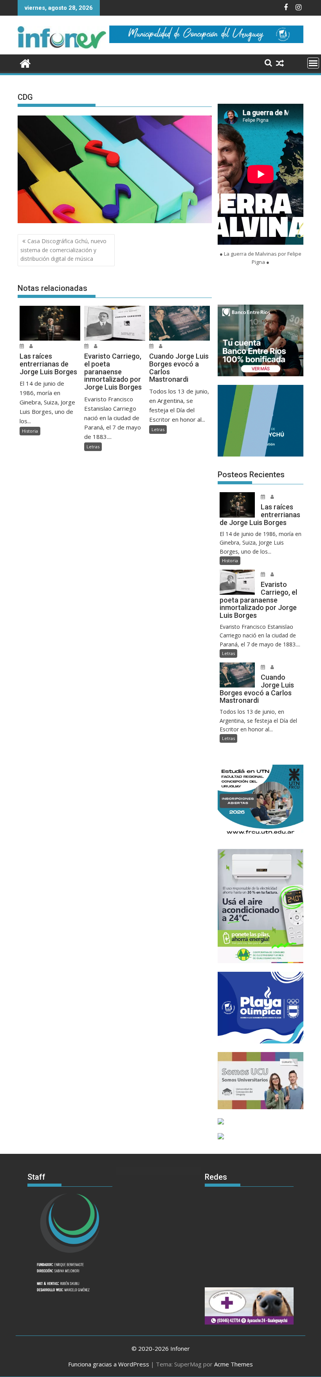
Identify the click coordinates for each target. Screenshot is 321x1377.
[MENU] (313, 63)
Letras (93, 446)
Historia (30, 431)
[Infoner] (25, 62)
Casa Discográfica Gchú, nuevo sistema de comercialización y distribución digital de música (63, 249)
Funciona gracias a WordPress (108, 1364)
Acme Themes (233, 1364)
